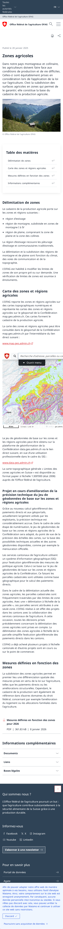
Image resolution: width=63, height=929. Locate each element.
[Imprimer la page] (52, 35)
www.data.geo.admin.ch (16, 462)
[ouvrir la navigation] (58, 24)
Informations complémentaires (24, 183)
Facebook (12, 833)
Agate (7, 881)
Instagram (39, 833)
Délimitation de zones (19, 160)
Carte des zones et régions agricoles (27, 168)
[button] (57, 789)
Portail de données (15, 872)
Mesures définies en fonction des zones (28, 175)
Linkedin (28, 839)
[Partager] (59, 35)
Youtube (11, 839)
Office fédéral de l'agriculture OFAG (29, 24)
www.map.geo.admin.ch (16, 343)
